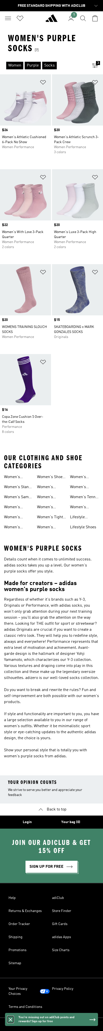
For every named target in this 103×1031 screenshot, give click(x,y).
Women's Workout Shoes (83, 487)
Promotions (17, 950)
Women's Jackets (45, 527)
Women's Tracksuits (46, 497)
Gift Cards (60, 924)
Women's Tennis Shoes (84, 497)
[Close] (11, 1019)
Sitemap (14, 963)
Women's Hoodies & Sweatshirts (47, 507)
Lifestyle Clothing (77, 517)
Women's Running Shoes (17, 517)
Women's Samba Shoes (18, 497)
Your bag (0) (70, 822)
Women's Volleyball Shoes (84, 507)
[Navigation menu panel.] (8, 18)
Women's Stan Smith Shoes (16, 487)
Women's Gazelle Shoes (16, 507)
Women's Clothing (45, 487)
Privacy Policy (62, 989)
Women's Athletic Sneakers (12, 477)
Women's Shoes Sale (50, 477)
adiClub (58, 898)
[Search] (83, 18)
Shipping (15, 937)
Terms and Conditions (25, 1007)
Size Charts (61, 950)
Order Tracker (19, 924)
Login (27, 822)
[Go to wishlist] (20, 18)
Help (12, 898)
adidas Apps (61, 937)
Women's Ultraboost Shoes (13, 527)
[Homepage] (52, 20)
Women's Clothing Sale (81, 477)
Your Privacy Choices (17, 991)
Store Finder (61, 911)
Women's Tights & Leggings (51, 517)
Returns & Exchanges (25, 911)
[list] (43, 66)
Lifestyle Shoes (83, 527)
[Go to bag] (95, 18)
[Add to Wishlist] (43, 83)
